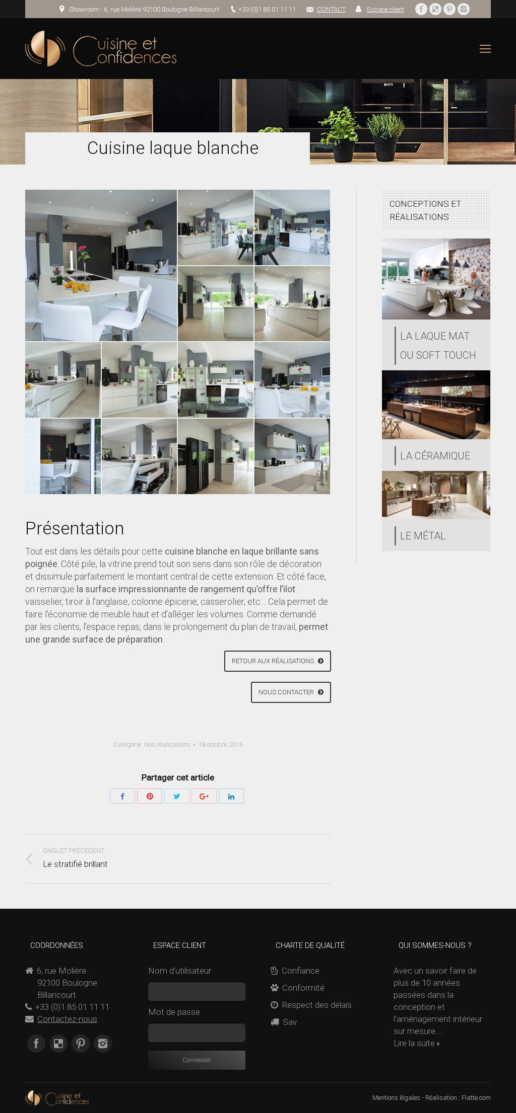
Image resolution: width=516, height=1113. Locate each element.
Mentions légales (396, 1097)
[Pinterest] (449, 9)
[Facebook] (421, 9)
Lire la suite (414, 1043)
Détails (436, 279)
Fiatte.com (476, 1097)
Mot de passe (174, 1012)
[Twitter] (176, 796)
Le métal (423, 536)
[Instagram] (464, 9)
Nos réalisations (167, 744)
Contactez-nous (67, 1019)
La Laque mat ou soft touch (438, 345)
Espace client (385, 9)
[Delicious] (435, 9)
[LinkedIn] (231, 796)
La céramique (435, 456)
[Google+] (204, 796)
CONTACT (331, 9)
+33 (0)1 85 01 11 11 (267, 9)
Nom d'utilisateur (179, 971)
